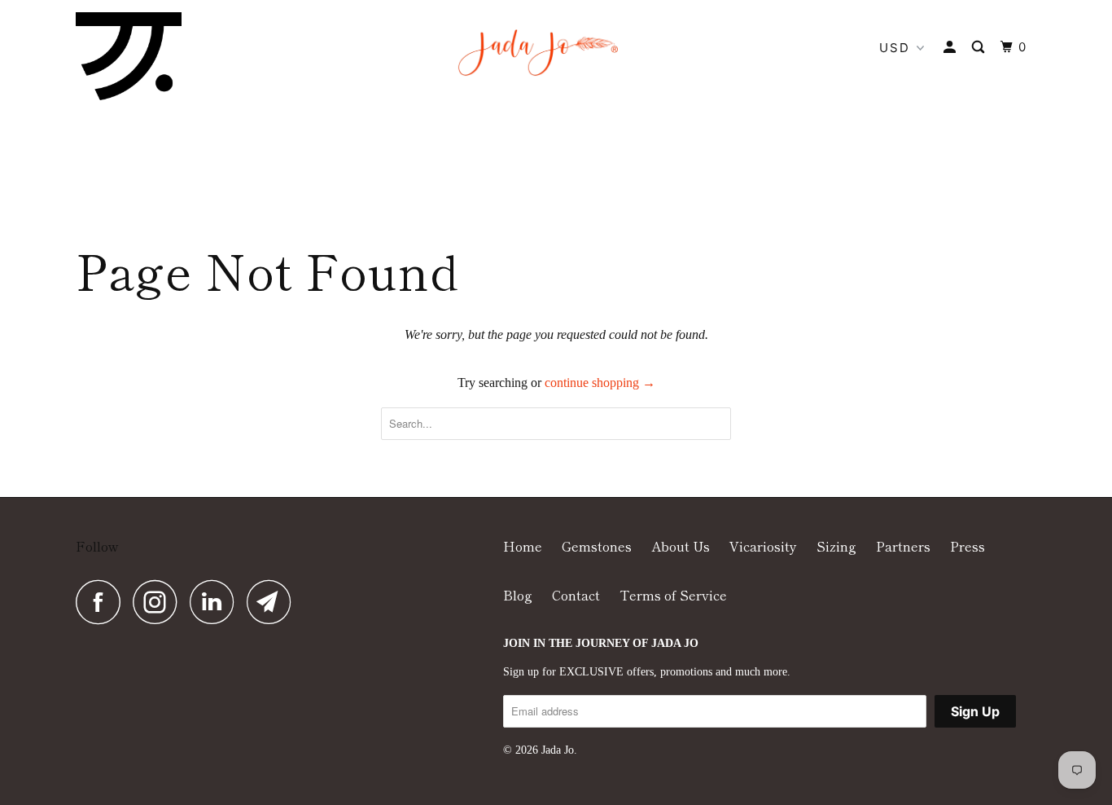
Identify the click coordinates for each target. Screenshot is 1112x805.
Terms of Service (673, 595)
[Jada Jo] (129, 56)
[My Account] (951, 47)
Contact (576, 595)
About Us (680, 546)
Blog (517, 595)
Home (522, 546)
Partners (903, 546)
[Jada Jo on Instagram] (159, 601)
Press (967, 546)
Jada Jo (557, 750)
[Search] (980, 47)
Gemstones (597, 546)
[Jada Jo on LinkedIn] (216, 601)
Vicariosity (763, 546)
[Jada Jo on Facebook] (102, 601)
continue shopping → (600, 382)
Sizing (836, 546)
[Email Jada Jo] (273, 601)
